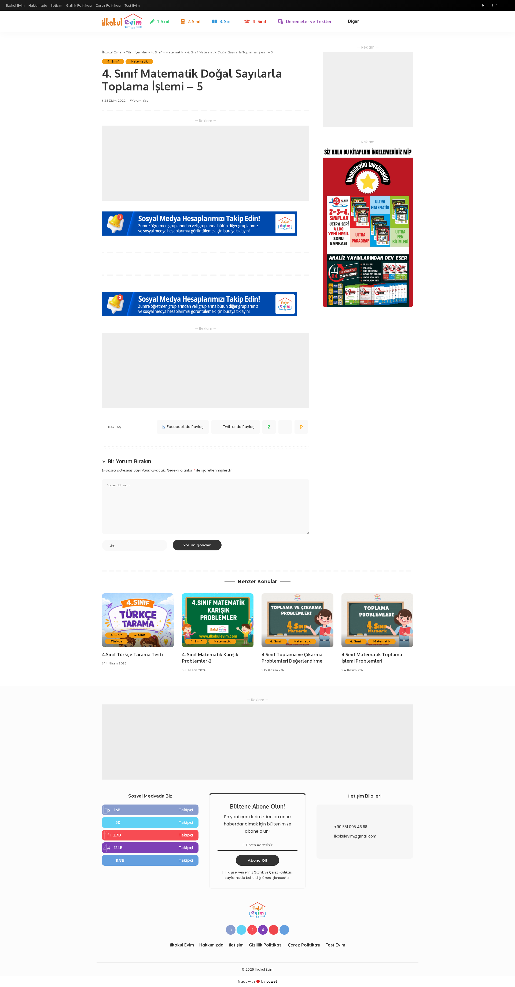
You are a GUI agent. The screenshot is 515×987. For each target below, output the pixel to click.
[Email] (301, 427)
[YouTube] (501, 5)
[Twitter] (488, 5)
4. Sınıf (113, 61)
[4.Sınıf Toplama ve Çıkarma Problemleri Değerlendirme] (297, 620)
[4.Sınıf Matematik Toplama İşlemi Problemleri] (377, 620)
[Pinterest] (492, 5)
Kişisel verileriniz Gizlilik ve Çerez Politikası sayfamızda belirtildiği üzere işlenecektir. (259, 875)
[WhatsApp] (269, 427)
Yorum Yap (140, 101)
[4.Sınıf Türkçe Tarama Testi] (138, 620)
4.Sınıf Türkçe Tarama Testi (132, 654)
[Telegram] (507, 5)
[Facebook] (483, 5)
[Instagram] (496, 5)
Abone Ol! (257, 860)
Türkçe (116, 641)
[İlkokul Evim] (122, 21)
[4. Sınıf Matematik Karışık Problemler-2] (218, 620)
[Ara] (410, 21)
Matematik (139, 61)
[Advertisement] (205, 163)
